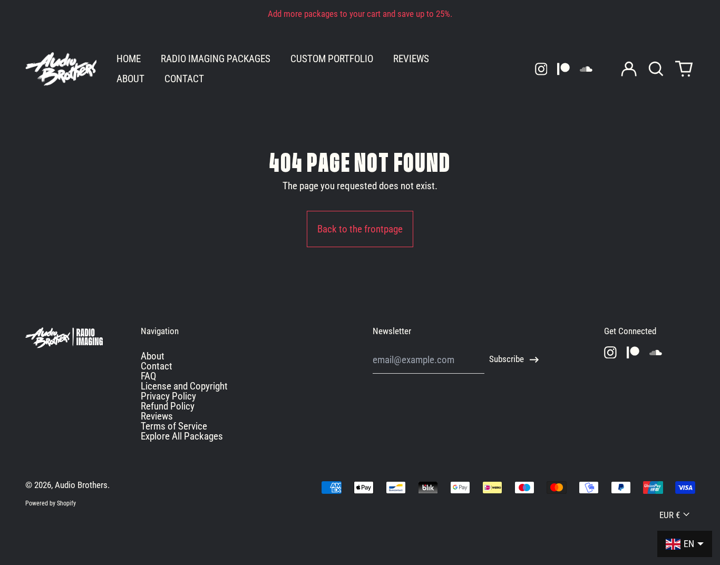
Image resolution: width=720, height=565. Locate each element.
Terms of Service (174, 426)
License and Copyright (184, 386)
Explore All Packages (182, 436)
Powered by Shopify (50, 503)
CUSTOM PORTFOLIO (331, 59)
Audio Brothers (81, 485)
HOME (128, 59)
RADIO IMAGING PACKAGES (215, 59)
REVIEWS (411, 59)
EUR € (669, 515)
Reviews (157, 416)
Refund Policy (167, 406)
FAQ (148, 376)
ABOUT (130, 79)
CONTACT (184, 79)
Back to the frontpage (360, 229)
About (152, 356)
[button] (656, 68)
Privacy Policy (168, 396)
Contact (156, 366)
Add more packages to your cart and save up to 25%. (360, 14)
